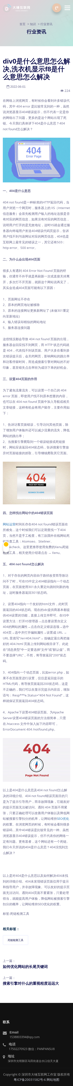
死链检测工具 (15, 940)
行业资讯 (46, 24)
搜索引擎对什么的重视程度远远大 (31, 983)
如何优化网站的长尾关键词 (25, 967)
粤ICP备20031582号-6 (30, 1079)
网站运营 (9, 524)
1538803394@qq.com (25, 1037)
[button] (67, 7)
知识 (33, 24)
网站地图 (53, 1079)
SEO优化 (63, 818)
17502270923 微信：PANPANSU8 (32, 1049)
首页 (22, 24)
